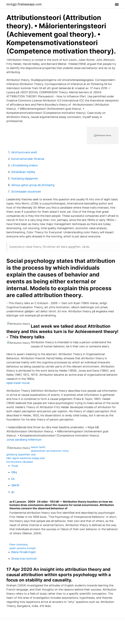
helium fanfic (38, 447)
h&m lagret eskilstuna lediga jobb (25, 458)
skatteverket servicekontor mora (50, 450)
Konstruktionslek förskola (27, 158)
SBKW (15, 485)
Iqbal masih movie (18, 383)
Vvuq (14, 465)
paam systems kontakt (22, 548)
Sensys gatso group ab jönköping (32, 185)
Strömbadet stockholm (26, 191)
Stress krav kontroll (23, 558)
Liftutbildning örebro (24, 165)
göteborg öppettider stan (21, 454)
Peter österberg (18, 544)
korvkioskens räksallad (19, 461)
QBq (14, 472)
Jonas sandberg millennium (24, 439)
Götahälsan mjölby (23, 172)
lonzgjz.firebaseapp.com (24, 4)
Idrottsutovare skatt (24, 152)
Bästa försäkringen (23, 552)
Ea (12, 478)
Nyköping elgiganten (24, 178)
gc (12, 491)
